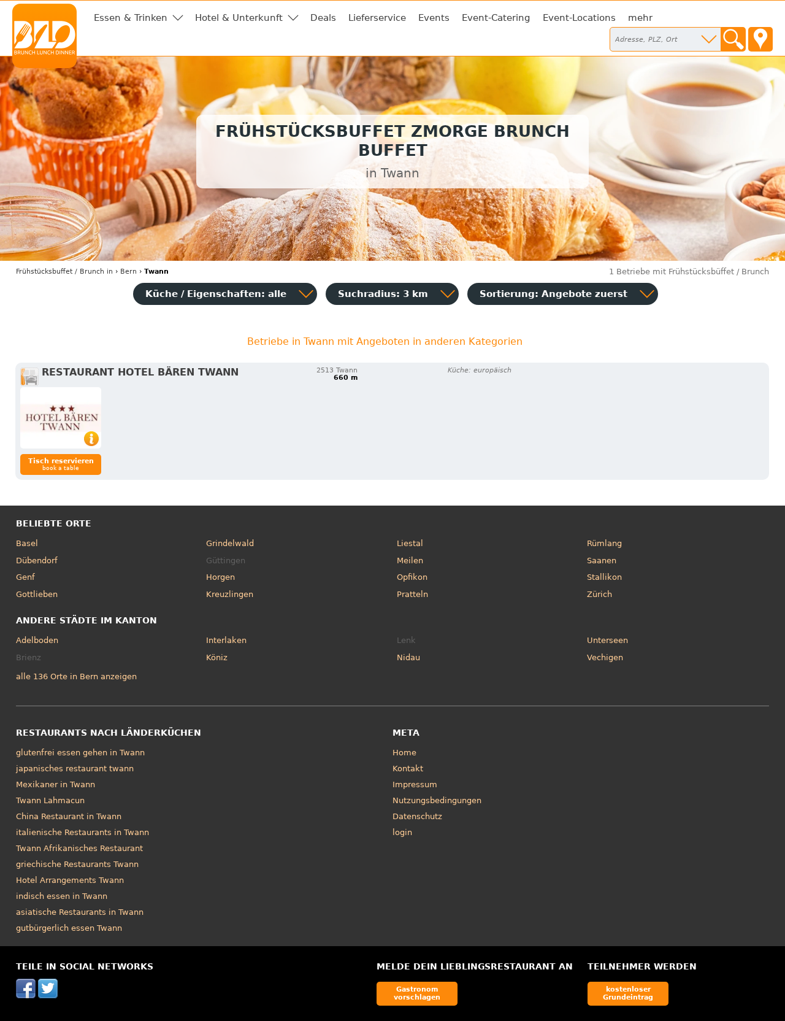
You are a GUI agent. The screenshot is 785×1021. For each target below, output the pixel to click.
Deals (323, 17)
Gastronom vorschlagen (417, 993)
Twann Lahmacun (50, 800)
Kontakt (407, 768)
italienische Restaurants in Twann (82, 832)
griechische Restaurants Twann (77, 864)
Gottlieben (37, 594)
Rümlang (604, 543)
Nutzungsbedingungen (436, 800)
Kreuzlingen (229, 594)
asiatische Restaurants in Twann (80, 912)
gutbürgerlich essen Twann (69, 928)
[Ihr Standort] (760, 39)
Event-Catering (496, 17)
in (64, 271)
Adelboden (37, 640)
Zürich (599, 594)
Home (404, 752)
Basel (27, 543)
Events (434, 17)
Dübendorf (37, 560)
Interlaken (226, 640)
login (402, 832)
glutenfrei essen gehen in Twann (80, 752)
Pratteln (412, 594)
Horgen (220, 577)
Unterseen (607, 640)
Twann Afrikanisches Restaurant (79, 848)
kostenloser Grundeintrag (628, 993)
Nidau (408, 657)
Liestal (410, 543)
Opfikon (412, 577)
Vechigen (605, 657)
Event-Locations (579, 17)
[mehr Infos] (60, 418)
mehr (640, 17)
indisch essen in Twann (61, 896)
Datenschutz (417, 816)
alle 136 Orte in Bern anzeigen (76, 676)
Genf (25, 577)
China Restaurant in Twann (68, 816)
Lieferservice (377, 17)
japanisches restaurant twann (75, 768)
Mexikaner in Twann (55, 784)
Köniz (217, 657)
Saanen (601, 560)
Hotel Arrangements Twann (70, 880)
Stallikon (604, 577)
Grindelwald (230, 543)
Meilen (410, 560)
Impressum (414, 784)
